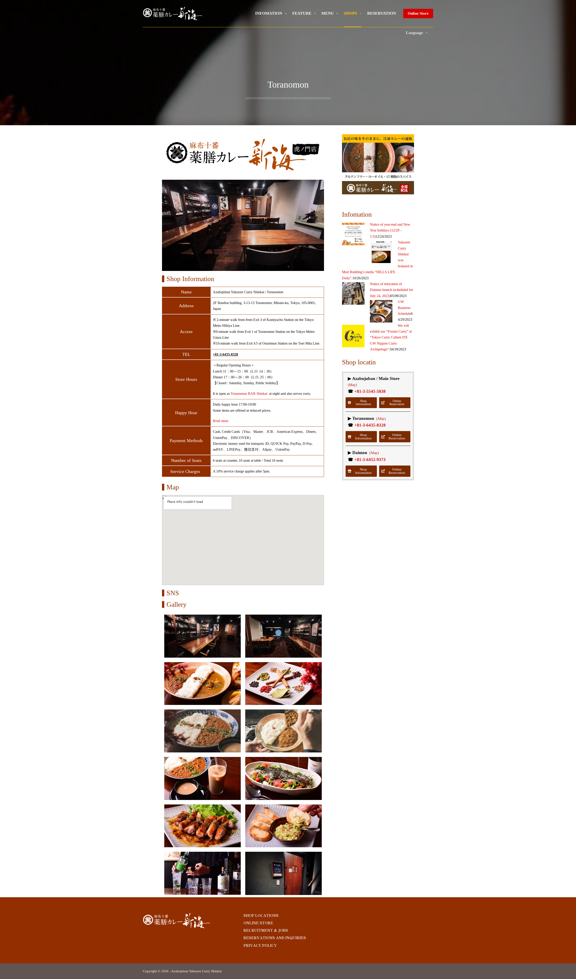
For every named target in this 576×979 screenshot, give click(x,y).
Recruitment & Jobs (265, 930)
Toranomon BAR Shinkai (249, 393)
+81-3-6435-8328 (225, 354)
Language (414, 32)
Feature (301, 13)
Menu (327, 13)
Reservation (381, 13)
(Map (352, 385)
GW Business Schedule (404, 308)
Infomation (268, 13)
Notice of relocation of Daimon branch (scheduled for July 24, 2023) (391, 290)
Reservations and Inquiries (274, 937)
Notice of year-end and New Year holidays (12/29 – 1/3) (390, 230)
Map (381, 418)
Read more (220, 421)
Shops (350, 13)
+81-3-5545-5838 (370, 391)
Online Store (418, 13)
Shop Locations (261, 915)
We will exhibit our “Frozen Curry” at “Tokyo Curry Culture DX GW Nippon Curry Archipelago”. (391, 337)
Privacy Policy (260, 945)
